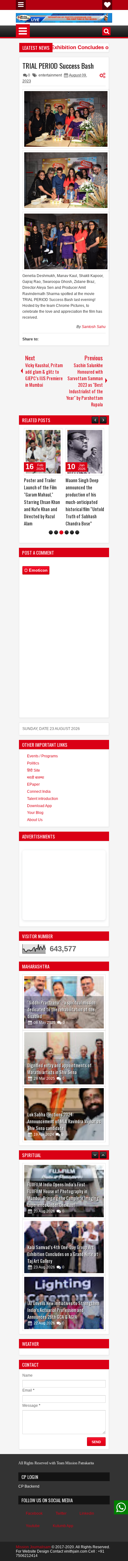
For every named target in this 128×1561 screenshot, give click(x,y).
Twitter (61, 1513)
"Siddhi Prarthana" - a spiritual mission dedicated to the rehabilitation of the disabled (61, 1009)
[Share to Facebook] (42, 434)
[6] (77, 532)
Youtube (33, 1526)
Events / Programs (42, 756)
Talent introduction (42, 799)
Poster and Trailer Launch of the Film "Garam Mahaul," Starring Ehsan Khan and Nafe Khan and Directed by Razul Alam (42, 502)
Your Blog (35, 813)
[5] (72, 532)
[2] (56, 532)
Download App (39, 806)
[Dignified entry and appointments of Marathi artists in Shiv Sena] (64, 1058)
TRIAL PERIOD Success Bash (58, 65)
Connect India (39, 791)
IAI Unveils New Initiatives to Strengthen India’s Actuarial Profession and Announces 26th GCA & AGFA (63, 1310)
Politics (33, 763)
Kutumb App (63, 1526)
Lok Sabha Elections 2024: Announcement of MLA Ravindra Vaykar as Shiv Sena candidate (64, 1121)
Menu (21, 5)
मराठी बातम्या (35, 777)
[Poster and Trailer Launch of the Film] (43, 451)
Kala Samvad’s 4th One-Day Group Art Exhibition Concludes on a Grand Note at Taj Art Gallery (62, 1254)
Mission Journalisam (33, 1547)
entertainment (50, 75)
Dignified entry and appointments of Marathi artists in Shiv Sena (59, 1068)
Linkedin (87, 1513)
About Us (35, 820)
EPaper (33, 784)
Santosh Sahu (94, 327)
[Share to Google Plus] (56, 434)
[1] (51, 532)
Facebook (34, 1513)
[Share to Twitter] (49, 434)
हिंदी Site (33, 770)
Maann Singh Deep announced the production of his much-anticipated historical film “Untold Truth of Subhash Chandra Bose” (85, 502)
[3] (61, 532)
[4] (67, 532)
